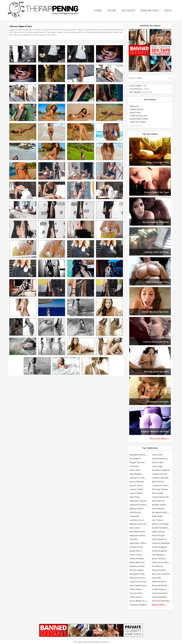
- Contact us (136, 125)
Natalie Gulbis (159, 504)
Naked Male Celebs (139, 118)
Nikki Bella (157, 516)
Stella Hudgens (159, 547)
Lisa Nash (134, 466)
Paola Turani (136, 554)
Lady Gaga (157, 466)
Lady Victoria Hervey (140, 581)
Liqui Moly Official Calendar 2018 (146, 543)
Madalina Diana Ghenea (141, 454)
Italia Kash (157, 454)
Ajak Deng (134, 497)
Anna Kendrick (159, 581)
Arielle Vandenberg (161, 527)
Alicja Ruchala (159, 570)
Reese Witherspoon (161, 585)
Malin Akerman (137, 562)
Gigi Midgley (136, 474)
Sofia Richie (135, 512)
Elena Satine (136, 597)
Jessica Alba (158, 462)
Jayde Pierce (135, 550)
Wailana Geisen (137, 566)
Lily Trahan (157, 520)
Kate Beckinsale (137, 531)
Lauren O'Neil (136, 489)
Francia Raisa (136, 593)
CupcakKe (134, 516)
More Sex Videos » (159, 438)
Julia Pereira (158, 481)
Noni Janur (135, 527)
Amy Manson (158, 508)
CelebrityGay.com (138, 115)
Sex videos (128, 10)
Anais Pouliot (158, 535)
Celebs (111, 10)
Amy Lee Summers (161, 574)
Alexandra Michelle (139, 535)
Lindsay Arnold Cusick (162, 474)
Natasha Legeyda (160, 470)
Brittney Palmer (160, 489)
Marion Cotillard (160, 524)
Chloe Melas (135, 589)
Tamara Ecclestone (161, 485)
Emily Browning (159, 458)
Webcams (134, 106)
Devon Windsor (137, 558)
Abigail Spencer (137, 462)
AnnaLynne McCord (161, 512)
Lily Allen (134, 539)
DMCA (168, 10)
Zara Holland (136, 493)
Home (98, 10)
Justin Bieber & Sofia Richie (143, 600)
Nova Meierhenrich (139, 585)
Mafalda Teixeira (138, 500)
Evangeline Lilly (137, 574)
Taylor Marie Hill (160, 497)
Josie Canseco (159, 558)
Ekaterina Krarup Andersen (143, 577)
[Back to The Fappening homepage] (43, 16)
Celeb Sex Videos (138, 121)
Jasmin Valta (136, 485)
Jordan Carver (136, 547)
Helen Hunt (135, 470)
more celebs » (159, 604)
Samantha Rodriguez (140, 504)
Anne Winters (158, 500)
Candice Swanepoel (161, 477)
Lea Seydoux (158, 554)
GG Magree (135, 458)
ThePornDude (136, 109)
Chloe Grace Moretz (162, 562)
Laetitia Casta (137, 520)
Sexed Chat (135, 112)
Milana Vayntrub (138, 524)
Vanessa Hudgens (138, 604)
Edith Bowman (159, 539)
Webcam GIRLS (149, 10)
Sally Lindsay (158, 531)
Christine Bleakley (161, 543)
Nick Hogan (157, 493)
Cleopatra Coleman (139, 477)
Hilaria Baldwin (159, 597)
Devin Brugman (159, 550)
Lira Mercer (157, 566)
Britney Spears (137, 570)
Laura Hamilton (160, 593)
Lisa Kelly (156, 577)
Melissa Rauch (137, 508)
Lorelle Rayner (159, 589)
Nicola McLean (137, 481)
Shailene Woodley (160, 600)
